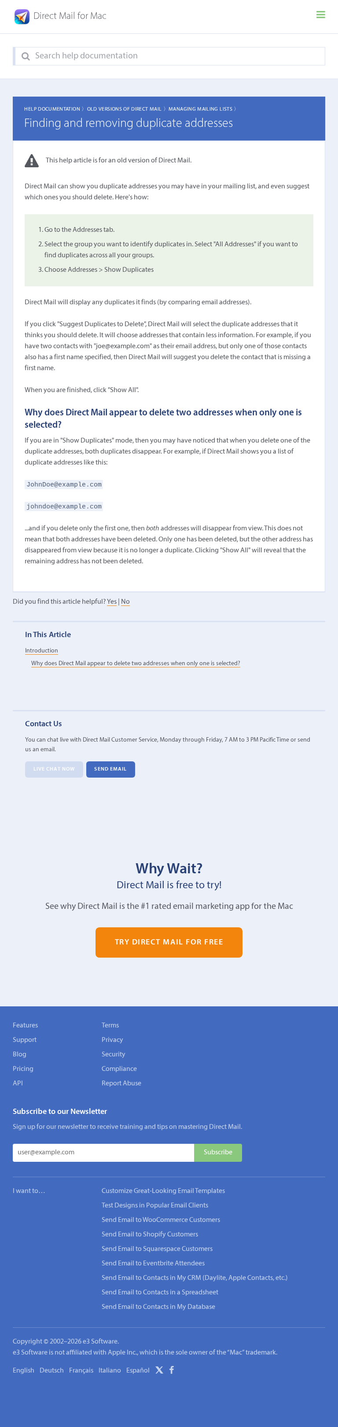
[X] (159, 1372)
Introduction (41, 651)
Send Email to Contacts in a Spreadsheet (160, 1292)
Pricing (23, 1069)
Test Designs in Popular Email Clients (155, 1205)
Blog (19, 1054)
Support (25, 1040)
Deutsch (52, 1370)
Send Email (110, 769)
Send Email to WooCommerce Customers (161, 1220)
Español (138, 1370)
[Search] (26, 56)
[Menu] (320, 17)
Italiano (110, 1370)
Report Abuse (121, 1083)
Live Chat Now (54, 769)
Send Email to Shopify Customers (150, 1234)
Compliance (119, 1069)
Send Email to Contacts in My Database (158, 1307)
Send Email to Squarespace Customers (157, 1249)
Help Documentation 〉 (55, 109)
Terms (110, 1025)
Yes (112, 601)
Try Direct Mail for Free (169, 942)
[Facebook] (171, 1372)
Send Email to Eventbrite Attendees (153, 1263)
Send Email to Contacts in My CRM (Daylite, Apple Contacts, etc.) (195, 1278)
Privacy (112, 1040)
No (125, 601)
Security (113, 1054)
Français (81, 1370)
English (23, 1370)
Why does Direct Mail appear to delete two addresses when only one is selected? (135, 663)
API (18, 1083)
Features (25, 1025)
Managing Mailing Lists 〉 (204, 109)
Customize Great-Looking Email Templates (163, 1191)
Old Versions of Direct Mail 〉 (128, 109)
